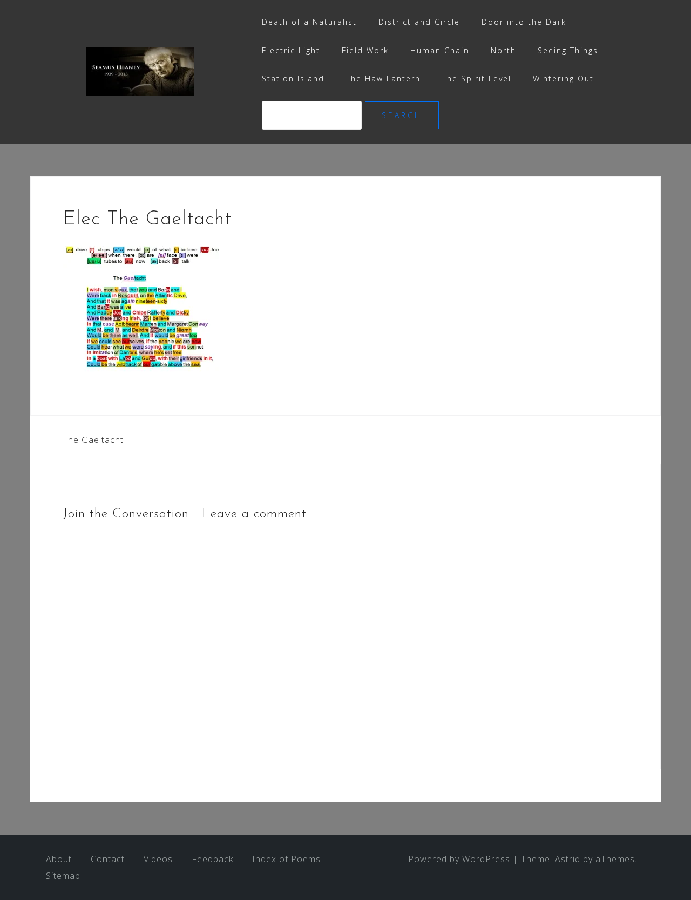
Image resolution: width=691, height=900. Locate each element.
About (59, 859)
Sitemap (63, 876)
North (503, 50)
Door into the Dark (524, 22)
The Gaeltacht (93, 440)
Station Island (293, 78)
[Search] (313, 115)
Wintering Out (563, 78)
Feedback (212, 859)
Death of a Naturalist (309, 22)
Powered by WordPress (459, 859)
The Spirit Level (476, 78)
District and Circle (419, 22)
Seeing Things (568, 50)
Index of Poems (286, 859)
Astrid (567, 859)
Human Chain (439, 50)
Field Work (365, 50)
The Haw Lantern (383, 78)
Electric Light (291, 50)
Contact (108, 859)
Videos (158, 859)
